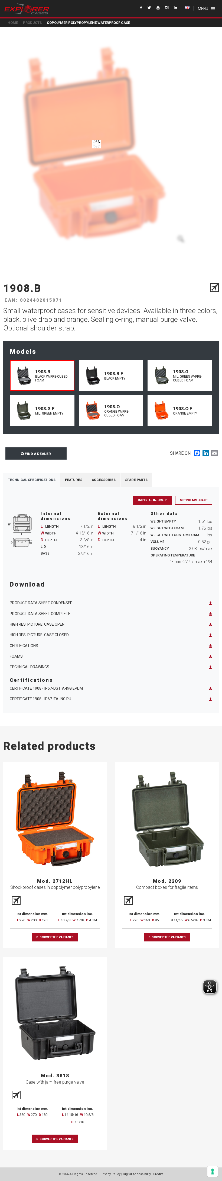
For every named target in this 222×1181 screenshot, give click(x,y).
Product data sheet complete (40, 614)
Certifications (24, 646)
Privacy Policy (110, 1174)
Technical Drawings (29, 667)
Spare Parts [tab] (136, 480)
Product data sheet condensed (41, 603)
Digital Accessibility (137, 1174)
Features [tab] (73, 480)
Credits (158, 1174)
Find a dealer (37, 454)
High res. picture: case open (37, 624)
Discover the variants (55, 937)
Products (32, 23)
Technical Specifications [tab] (32, 480)
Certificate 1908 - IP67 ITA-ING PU (40, 699)
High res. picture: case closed (39, 635)
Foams (16, 656)
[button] (203, 8)
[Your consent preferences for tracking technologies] (212, 1171)
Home (13, 23)
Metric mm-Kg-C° (194, 500)
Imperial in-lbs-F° (153, 500)
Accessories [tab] (104, 480)
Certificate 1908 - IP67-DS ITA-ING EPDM (46, 688)
